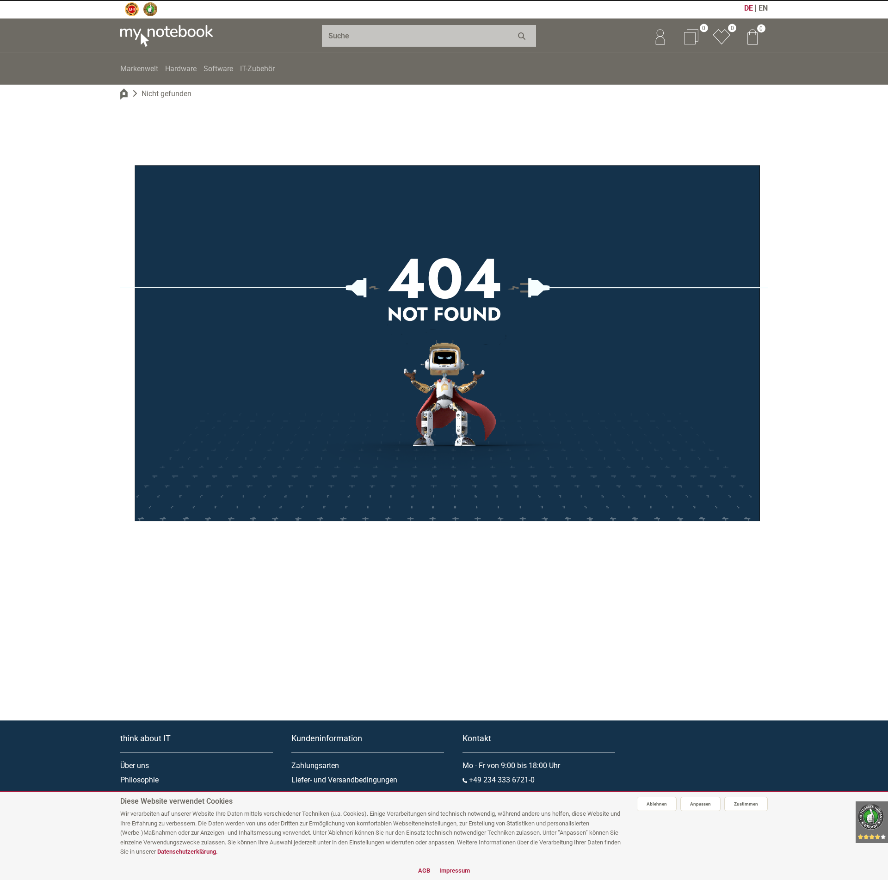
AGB (424, 870)
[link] (660, 35)
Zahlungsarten (315, 765)
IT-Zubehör (257, 68)
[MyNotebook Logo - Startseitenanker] (166, 35)
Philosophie (139, 779)
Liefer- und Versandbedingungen (344, 779)
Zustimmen (746, 803)
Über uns (134, 765)
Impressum (454, 870)
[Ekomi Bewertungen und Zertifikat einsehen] (150, 9)
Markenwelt (139, 68)
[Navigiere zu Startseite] (124, 94)
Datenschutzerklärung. (187, 851)
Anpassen (700, 803)
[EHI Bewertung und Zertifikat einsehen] (132, 9)
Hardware (181, 68)
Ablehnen (657, 803)
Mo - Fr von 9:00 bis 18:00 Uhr (511, 765)
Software (218, 68)
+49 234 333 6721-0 (501, 779)
